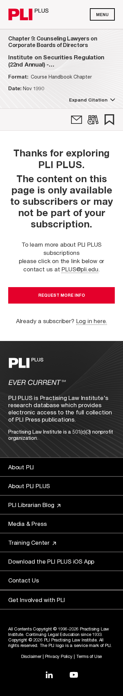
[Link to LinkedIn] (49, 675)
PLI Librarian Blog (32, 504)
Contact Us (23, 580)
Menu (102, 14)
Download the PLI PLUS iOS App (51, 561)
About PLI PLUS (29, 485)
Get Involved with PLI (36, 599)
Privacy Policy (58, 656)
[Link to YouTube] (74, 675)
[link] (76, 119)
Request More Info (61, 295)
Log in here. (91, 321)
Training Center (29, 542)
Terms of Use (89, 656)
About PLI (21, 467)
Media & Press (27, 523)
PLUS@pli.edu (80, 269)
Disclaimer (31, 656)
